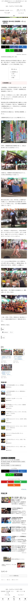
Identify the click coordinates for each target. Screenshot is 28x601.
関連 (13, 77)
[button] (18, 50)
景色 (14, 596)
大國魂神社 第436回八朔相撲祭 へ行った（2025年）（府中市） (6, 373)
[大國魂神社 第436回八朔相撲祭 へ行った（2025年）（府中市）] (6, 367)
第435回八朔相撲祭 (5, 463)
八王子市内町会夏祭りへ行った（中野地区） (15, 385)
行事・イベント (12, 457)
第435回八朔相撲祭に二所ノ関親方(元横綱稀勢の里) (11, 465)
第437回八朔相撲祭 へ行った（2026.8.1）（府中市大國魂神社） (18, 358)
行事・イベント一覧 (21, 591)
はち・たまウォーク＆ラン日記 (7, 459)
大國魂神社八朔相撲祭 (6, 461)
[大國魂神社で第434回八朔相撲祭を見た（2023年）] (6, 352)
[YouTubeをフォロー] (7, 481)
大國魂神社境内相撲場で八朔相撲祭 (18, 461)
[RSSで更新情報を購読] (14, 485)
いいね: (13, 75)
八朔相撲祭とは (14, 71)
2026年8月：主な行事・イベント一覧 (14, 398)
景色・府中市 (4, 457)
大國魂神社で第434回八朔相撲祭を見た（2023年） (6, 358)
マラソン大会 (7, 594)
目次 (12, 69)
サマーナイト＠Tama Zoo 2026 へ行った (14, 433)
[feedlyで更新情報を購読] (20, 481)
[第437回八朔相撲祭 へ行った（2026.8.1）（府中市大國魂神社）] (18, 352)
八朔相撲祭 (17, 459)
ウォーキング (21, 594)
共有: (13, 73)
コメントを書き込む (14, 575)
